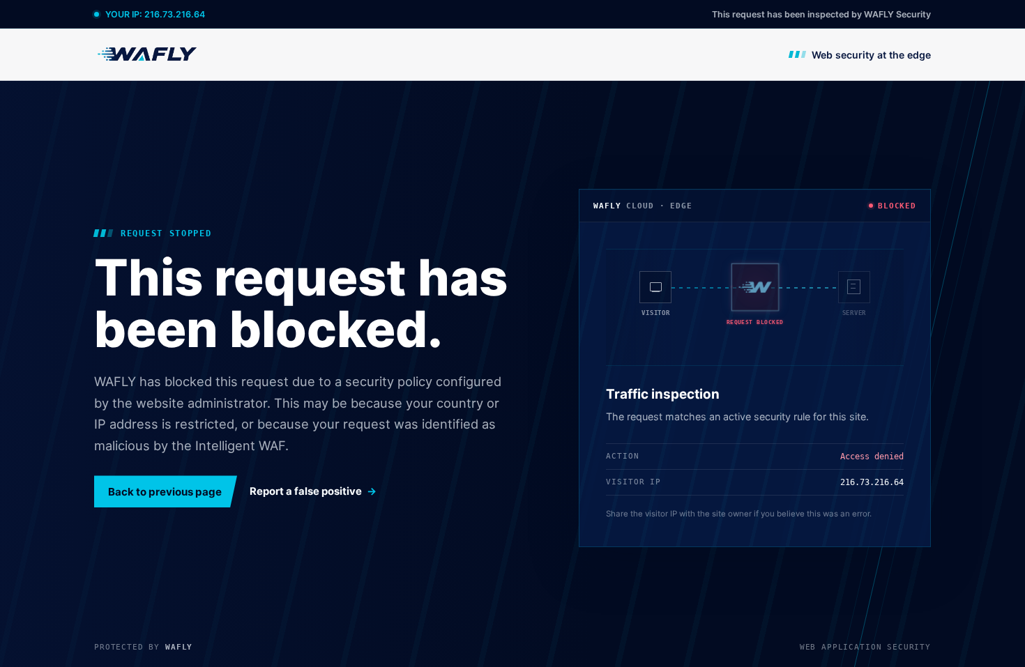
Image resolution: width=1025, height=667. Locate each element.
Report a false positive (306, 491)
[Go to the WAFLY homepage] (148, 54)
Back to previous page (165, 491)
